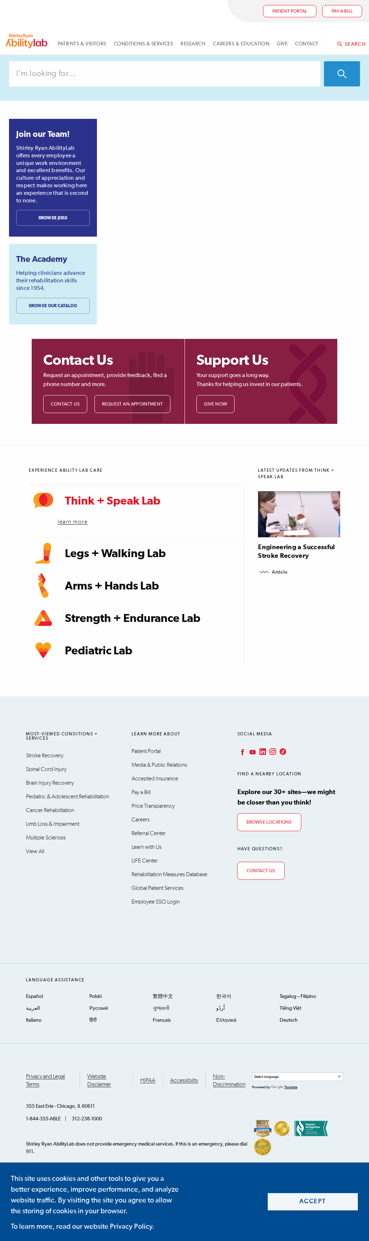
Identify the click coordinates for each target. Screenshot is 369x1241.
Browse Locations (269, 822)
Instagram (272, 751)
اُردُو (220, 1008)
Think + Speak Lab (112, 501)
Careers (141, 820)
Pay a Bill (141, 792)
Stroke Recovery (44, 755)
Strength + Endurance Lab (132, 618)
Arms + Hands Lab (112, 586)
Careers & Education (241, 43)
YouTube (252, 751)
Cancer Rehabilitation (50, 810)
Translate (290, 1087)
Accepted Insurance (155, 778)
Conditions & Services (143, 43)
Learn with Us (146, 847)
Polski (95, 996)
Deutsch (289, 1020)
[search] (342, 73)
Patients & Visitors (82, 43)
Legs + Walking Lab (115, 554)
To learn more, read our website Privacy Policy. (82, 1226)
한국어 (223, 996)
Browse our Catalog (53, 306)
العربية (33, 1008)
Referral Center (149, 833)
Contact (307, 43)
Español (34, 996)
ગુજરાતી (161, 1008)
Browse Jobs (53, 218)
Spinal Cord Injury (46, 769)
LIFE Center (145, 861)
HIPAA (147, 1080)
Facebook (241, 751)
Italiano (33, 1020)
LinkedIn (262, 751)
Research (193, 43)
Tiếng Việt (290, 1008)
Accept (312, 1202)
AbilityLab (27, 41)
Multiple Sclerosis (46, 838)
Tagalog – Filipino (298, 996)
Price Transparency (153, 806)
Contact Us (65, 404)
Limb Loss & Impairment (52, 824)
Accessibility (184, 1080)
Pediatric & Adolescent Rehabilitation (67, 796)
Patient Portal (289, 11)
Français (162, 1020)
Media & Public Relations (159, 765)
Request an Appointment (132, 404)
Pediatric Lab (98, 651)
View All (35, 851)
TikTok (282, 751)
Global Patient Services (157, 888)
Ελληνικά (226, 1020)
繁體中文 (163, 996)
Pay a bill (342, 11)
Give (282, 43)
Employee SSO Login (156, 902)
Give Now (215, 404)
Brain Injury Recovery (50, 783)
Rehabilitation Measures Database (169, 874)
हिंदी (93, 1020)
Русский (98, 1008)
